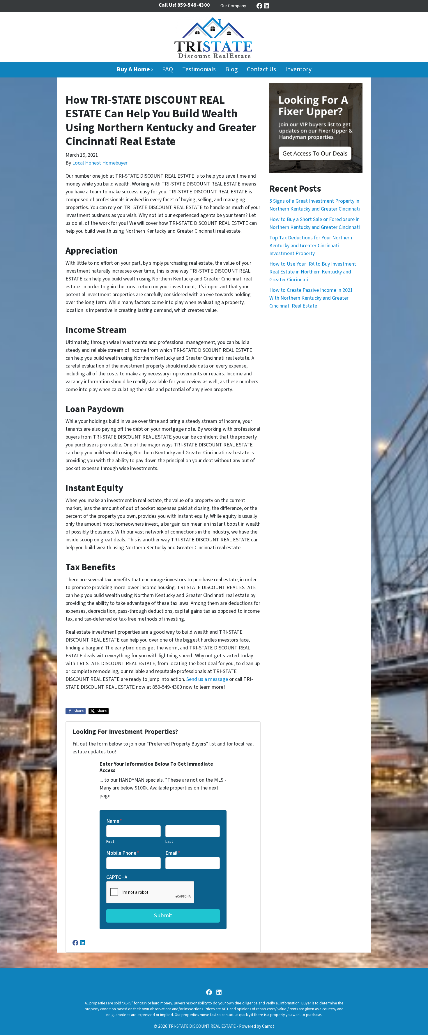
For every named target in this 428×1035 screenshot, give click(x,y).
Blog (231, 69)
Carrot (268, 1026)
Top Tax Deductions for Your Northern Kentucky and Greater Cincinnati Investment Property (310, 245)
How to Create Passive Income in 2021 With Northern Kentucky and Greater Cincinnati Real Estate (311, 298)
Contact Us (261, 69)
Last (169, 841)
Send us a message (207, 679)
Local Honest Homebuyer (100, 163)
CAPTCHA (116, 877)
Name (114, 821)
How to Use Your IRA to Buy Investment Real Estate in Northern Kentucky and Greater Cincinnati (312, 271)
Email (172, 853)
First (110, 841)
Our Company (233, 6)
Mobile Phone (122, 853)
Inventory (298, 69)
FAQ (167, 69)
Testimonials (199, 69)
